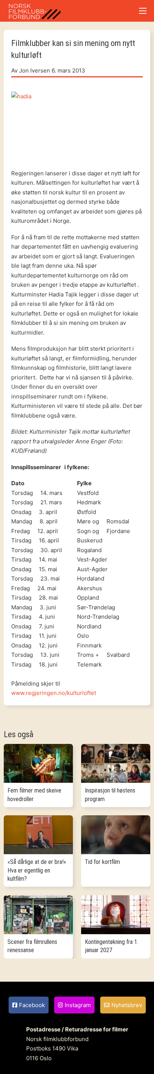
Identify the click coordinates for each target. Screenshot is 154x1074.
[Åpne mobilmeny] (143, 11)
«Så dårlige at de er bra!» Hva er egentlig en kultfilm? (36, 870)
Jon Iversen (34, 70)
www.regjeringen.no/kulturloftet (53, 692)
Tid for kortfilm (102, 861)
